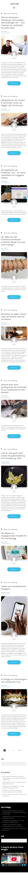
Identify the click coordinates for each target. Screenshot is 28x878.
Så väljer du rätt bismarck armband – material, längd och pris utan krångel (13, 241)
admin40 (14, 58)
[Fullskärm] (25, 865)
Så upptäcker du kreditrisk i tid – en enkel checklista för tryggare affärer (13, 174)
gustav (14, 491)
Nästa (19, 750)
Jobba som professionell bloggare (13, 587)
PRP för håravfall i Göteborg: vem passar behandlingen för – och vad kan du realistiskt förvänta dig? (13, 22)
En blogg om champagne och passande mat (14, 680)
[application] (14, 859)
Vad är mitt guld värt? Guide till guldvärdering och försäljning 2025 (13, 456)
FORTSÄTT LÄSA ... (14, 83)
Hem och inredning (10, 13)
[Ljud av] (22, 865)
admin (14, 206)
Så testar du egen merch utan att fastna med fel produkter (13, 317)
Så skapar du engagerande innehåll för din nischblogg (14, 536)
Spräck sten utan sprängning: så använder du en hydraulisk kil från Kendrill (14, 388)
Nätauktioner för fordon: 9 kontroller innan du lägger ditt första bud (13, 103)
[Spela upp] (3, 865)
